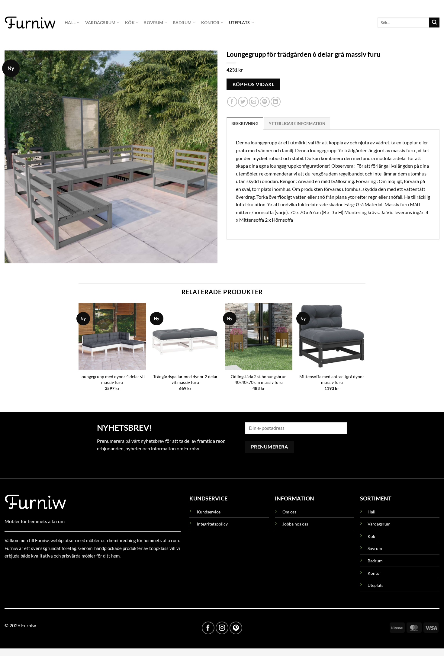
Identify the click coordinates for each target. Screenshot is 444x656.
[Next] (365, 352)
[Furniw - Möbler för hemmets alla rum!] (30, 22)
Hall (70, 22)
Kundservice (208, 511)
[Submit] (434, 23)
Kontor (210, 22)
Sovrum (153, 22)
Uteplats (239, 22)
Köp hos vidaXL (254, 84)
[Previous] (78, 352)
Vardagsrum (100, 22)
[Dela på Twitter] (243, 102)
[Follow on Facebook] (208, 628)
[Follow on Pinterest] (236, 628)
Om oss (289, 511)
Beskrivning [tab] (244, 123)
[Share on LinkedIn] (276, 102)
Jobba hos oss (295, 523)
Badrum (182, 22)
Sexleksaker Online (65, 570)
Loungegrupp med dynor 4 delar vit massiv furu (112, 379)
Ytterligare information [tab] (297, 123)
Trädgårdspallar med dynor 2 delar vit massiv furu (185, 379)
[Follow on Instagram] (222, 628)
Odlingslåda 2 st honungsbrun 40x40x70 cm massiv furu (259, 379)
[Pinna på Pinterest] (265, 102)
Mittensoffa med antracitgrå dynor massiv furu (331, 379)
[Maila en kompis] (254, 102)
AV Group (34, 570)
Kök (130, 22)
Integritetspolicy (212, 523)
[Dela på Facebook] (232, 102)
